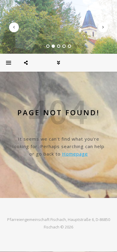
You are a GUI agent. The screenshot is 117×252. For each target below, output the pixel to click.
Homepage (75, 154)
